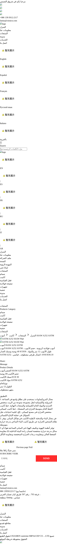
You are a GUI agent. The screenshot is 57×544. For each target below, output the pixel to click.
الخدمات (3, 40)
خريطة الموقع (6, 539)
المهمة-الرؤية (6, 264)
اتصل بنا (3, 43)
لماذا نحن (4, 268)
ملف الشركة (5, 258)
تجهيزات (3, 287)
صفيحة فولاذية (6, 283)
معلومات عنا (5, 30)
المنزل (3, 27)
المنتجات (4, 33)
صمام (2, 274)
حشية (2, 290)
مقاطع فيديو (5, 523)
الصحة (3, 261)
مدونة (2, 36)
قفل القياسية (5, 280)
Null (30, 447)
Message (3, 364)
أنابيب (2, 277)
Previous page (22, 447)
